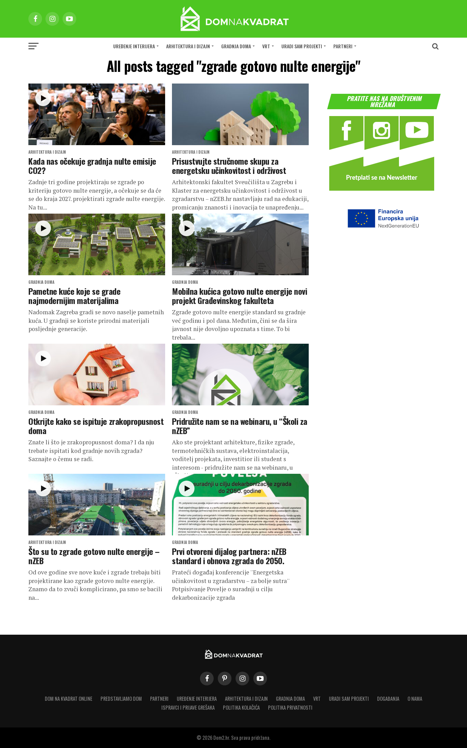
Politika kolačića (241, 707)
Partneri (342, 46)
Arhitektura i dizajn (188, 46)
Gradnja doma (236, 46)
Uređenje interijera (134, 46)
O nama (415, 698)
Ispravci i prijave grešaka (188, 707)
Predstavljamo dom (121, 698)
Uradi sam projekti (301, 46)
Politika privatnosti (290, 707)
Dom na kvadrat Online (68, 698)
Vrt (266, 46)
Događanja (388, 698)
